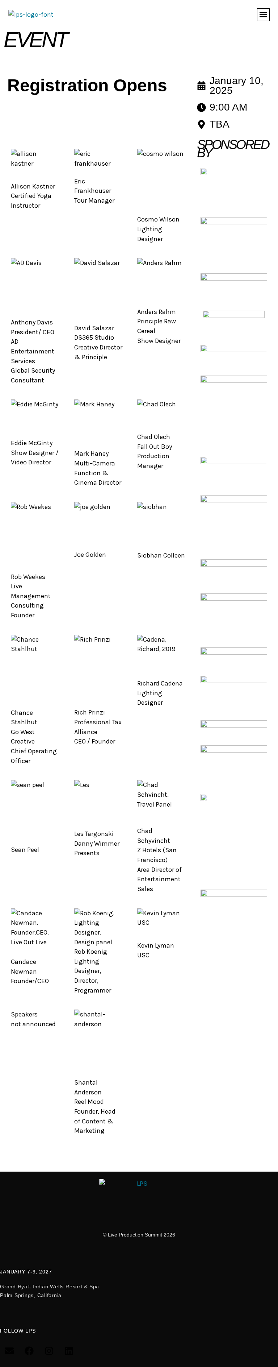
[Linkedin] (69, 1351)
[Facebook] (29, 1351)
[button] (263, 14)
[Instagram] (49, 1351)
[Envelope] (9, 1351)
